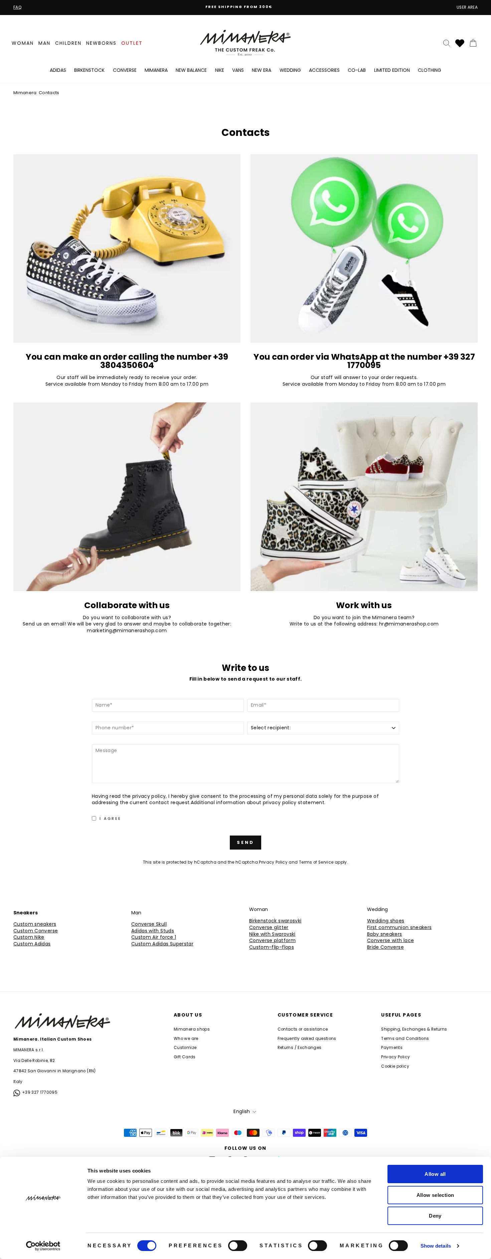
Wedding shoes (385, 921)
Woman (23, 43)
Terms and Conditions (405, 1038)
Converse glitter (269, 927)
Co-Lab (357, 70)
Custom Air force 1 (153, 937)
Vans (238, 70)
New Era (261, 70)
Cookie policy (395, 1066)
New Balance (191, 70)
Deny (435, 1216)
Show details (436, 1246)
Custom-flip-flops (271, 947)
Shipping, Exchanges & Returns (414, 1029)
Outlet (132, 43)
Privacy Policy (273, 862)
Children (68, 43)
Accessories (324, 70)
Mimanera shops (192, 1029)
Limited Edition (392, 70)
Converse (125, 70)
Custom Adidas (32, 944)
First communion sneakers (399, 927)
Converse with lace (390, 940)
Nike (219, 70)
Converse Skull (149, 924)
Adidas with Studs (152, 931)
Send (245, 842)
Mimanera (156, 70)
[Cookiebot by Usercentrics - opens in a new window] (43, 1246)
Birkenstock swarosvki (275, 921)
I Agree (111, 818)
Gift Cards (185, 1057)
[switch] (237, 1245)
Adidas (58, 70)
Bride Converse (385, 947)
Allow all (435, 1174)
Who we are (186, 1038)
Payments (391, 1047)
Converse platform (272, 940)
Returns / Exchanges (300, 1047)
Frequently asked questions (307, 1038)
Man (44, 43)
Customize (185, 1047)
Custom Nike (28, 937)
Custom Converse (35, 931)
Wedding (290, 70)
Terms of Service (316, 862)
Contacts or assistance (303, 1029)
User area (467, 7)
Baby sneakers (384, 934)
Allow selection (435, 1195)
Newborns (101, 43)
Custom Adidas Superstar (162, 944)
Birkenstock (89, 70)
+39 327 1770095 (39, 1092)
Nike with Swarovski (272, 934)
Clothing (429, 70)
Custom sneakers (34, 924)
